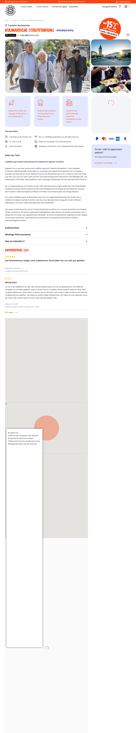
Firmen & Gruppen (59, 6)
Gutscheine (73, 6)
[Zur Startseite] (10, 10)
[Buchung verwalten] (127, 6)
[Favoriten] (120, 6)
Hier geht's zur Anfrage (103, 163)
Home (7, 20)
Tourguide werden (109, 6)
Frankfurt (15, 20)
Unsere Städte (26, 6)
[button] (128, 35)
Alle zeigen (9, 312)
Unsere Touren (42, 6)
